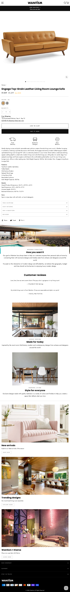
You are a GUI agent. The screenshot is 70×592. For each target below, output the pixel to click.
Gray (7, 103)
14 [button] (44, 81)
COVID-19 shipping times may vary (13, 121)
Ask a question (9, 210)
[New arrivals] (35, 423)
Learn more (7, 557)
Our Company (7, 563)
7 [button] (34, 81)
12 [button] (41, 81)
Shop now (6, 452)
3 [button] (28, 81)
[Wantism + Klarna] (35, 528)
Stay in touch (7, 574)
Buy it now (35, 131)
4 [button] (30, 81)
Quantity (5, 108)
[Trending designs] (35, 476)
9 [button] (37, 81)
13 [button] (43, 81)
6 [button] (33, 81)
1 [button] (25, 81)
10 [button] (38, 81)
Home (3, 85)
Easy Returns (8, 206)
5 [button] (31, 81)
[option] (35, 8)
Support (5, 568)
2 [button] (27, 81)
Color (5, 99)
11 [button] (40, 81)
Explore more (8, 504)
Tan (3, 103)
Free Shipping (8, 203)
